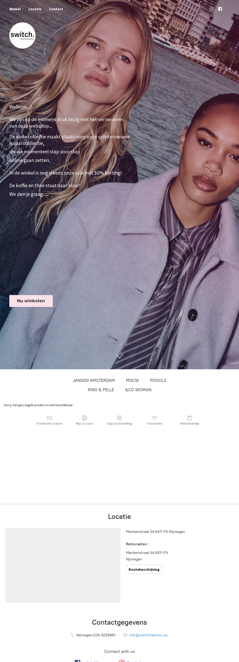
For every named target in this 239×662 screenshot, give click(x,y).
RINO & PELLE (101, 389)
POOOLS (158, 380)
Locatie (34, 9)
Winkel (15, 9)
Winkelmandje (189, 423)
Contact (56, 9)
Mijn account (84, 423)
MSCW (132, 380)
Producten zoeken (50, 423)
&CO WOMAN (138, 389)
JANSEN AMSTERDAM (94, 380)
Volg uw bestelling (119, 423)
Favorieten (154, 423)
